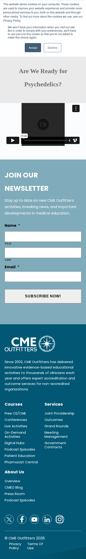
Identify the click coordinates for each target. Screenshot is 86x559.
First (8, 243)
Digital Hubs (15, 443)
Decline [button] (52, 47)
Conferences (16, 420)
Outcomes (53, 420)
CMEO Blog (14, 487)
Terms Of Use (35, 546)
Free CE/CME (15, 413)
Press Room (15, 494)
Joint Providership (59, 413)
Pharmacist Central (21, 462)
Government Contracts (55, 445)
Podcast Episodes (20, 449)
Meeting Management (56, 434)
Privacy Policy (15, 546)
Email (12, 267)
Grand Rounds (56, 426)
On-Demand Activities (15, 434)
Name (12, 225)
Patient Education (20, 456)
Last (8, 259)
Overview (12, 481)
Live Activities (16, 426)
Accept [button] (33, 47)
